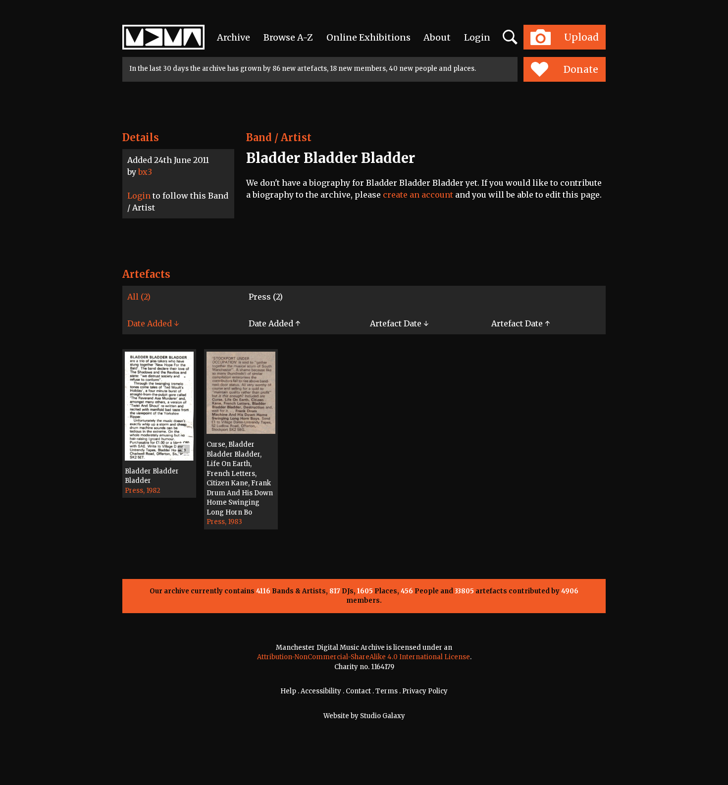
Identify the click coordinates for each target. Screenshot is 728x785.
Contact (358, 691)
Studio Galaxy (382, 716)
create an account (418, 195)
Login (477, 37)
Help (288, 691)
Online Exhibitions (368, 37)
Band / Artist (279, 137)
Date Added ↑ (274, 323)
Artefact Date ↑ (520, 323)
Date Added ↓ (153, 323)
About (437, 37)
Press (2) (266, 297)
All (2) (139, 297)
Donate (581, 69)
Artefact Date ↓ (399, 323)
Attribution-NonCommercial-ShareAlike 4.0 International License (363, 657)
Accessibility (321, 691)
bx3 (145, 172)
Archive (233, 37)
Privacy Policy (425, 691)
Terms (386, 691)
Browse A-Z (288, 37)
